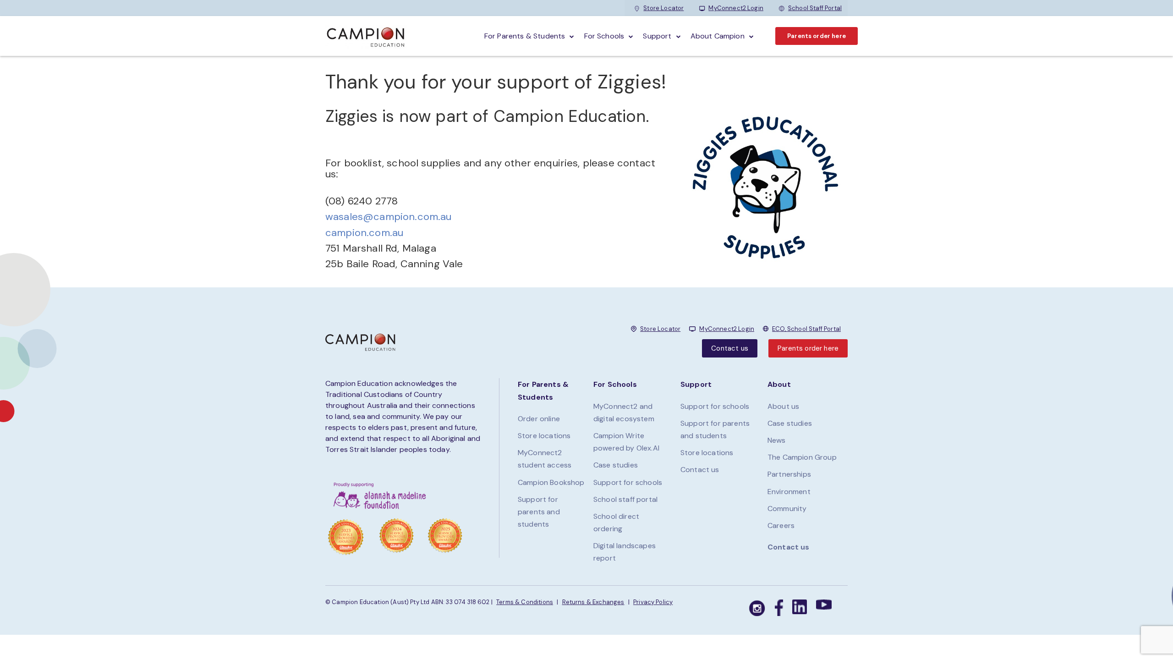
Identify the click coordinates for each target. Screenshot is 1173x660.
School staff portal (625, 499)
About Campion (718, 36)
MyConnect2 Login (735, 8)
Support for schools (627, 482)
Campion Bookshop (551, 482)
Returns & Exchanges (593, 602)
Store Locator (663, 8)
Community (786, 508)
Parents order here (816, 36)
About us (783, 406)
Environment (789, 491)
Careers (781, 525)
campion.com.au (364, 232)
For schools (604, 36)
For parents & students (524, 36)
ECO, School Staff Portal (806, 329)
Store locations (544, 435)
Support (657, 36)
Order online (539, 419)
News (776, 440)
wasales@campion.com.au (388, 216)
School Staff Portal (815, 8)
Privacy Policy (653, 602)
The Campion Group (802, 457)
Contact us (729, 348)
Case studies (615, 465)
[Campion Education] (366, 36)
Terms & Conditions (524, 602)
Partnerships (789, 474)
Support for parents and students (539, 512)
